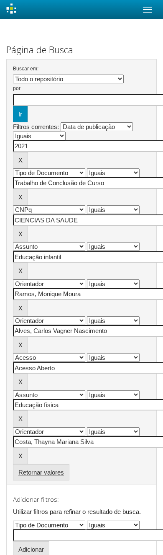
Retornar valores (41, 472)
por (16, 88)
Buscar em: (25, 69)
